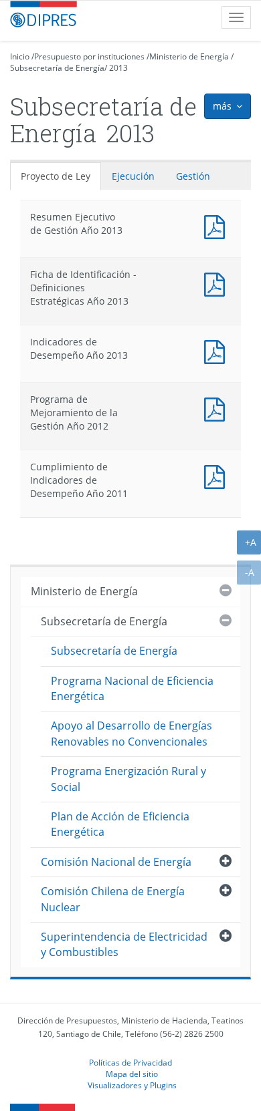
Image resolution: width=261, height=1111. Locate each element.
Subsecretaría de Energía (57, 67)
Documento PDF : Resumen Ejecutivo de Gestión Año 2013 (217, 225)
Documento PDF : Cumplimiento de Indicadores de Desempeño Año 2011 (217, 475)
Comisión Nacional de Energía (116, 861)
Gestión (193, 176)
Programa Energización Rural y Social (128, 779)
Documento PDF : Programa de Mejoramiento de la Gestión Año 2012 (217, 408)
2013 (118, 67)
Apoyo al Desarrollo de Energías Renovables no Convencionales (131, 733)
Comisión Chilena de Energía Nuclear (113, 899)
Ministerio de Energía (189, 56)
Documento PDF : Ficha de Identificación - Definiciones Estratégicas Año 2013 (217, 283)
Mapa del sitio (132, 1073)
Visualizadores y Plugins (132, 1085)
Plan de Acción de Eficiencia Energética (120, 824)
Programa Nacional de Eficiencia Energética (132, 688)
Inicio (19, 56)
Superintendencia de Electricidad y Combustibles (124, 944)
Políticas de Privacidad (130, 1062)
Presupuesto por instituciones (89, 56)
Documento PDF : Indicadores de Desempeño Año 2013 (217, 350)
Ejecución (133, 176)
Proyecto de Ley (55, 176)
